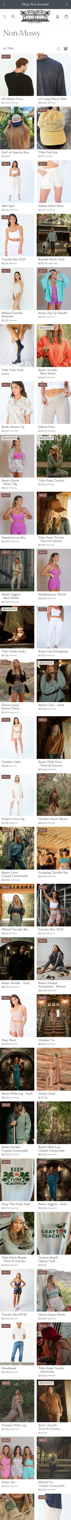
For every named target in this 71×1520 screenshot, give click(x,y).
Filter (10, 48)
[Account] (57, 16)
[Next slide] (66, 4)
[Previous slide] (4, 4)
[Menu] (4, 16)
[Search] (13, 16)
